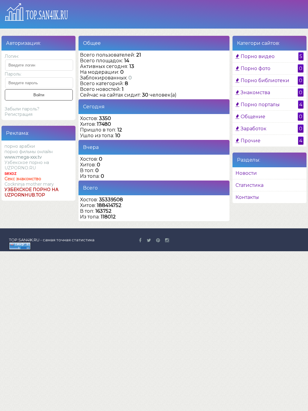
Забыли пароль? (22, 109)
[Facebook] (140, 240)
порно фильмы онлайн (29, 151)
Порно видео (270, 56)
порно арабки (20, 146)
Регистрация (18, 114)
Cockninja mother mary (29, 184)
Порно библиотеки (270, 80)
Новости (246, 173)
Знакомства (270, 92)
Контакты (247, 197)
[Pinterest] (158, 240)
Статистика (249, 185)
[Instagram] (167, 240)
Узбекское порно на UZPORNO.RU (27, 165)
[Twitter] (149, 240)
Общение (270, 116)
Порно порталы (270, 104)
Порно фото (270, 68)
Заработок (270, 128)
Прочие (270, 141)
